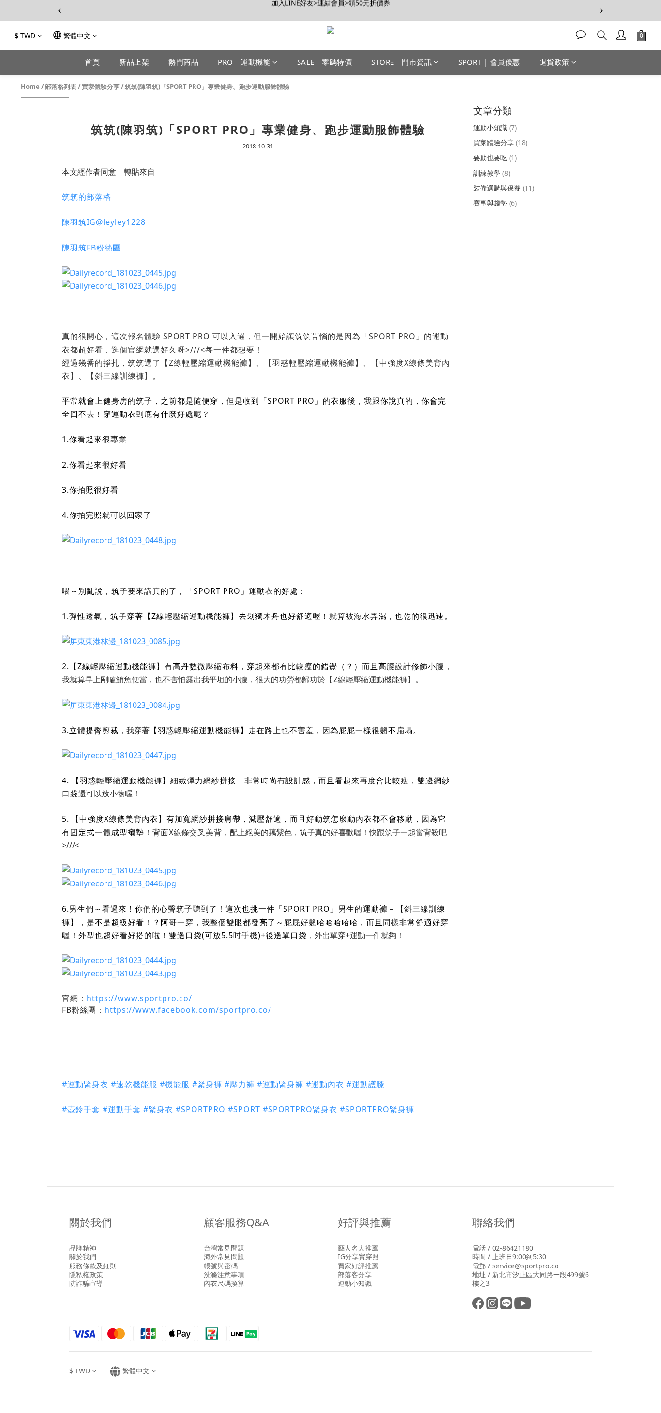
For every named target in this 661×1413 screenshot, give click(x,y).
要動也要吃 (495, 157)
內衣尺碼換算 (224, 1283)
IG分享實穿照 (358, 1256)
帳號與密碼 (221, 1265)
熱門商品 (183, 62)
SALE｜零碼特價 (324, 62)
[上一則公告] (59, 10)
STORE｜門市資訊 (401, 62)
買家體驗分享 (101, 86)
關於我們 (82, 1256)
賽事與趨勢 (495, 202)
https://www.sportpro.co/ (139, 998)
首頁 (92, 62)
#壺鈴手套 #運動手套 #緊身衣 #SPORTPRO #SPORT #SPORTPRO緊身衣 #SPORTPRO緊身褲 (238, 1109)
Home (30, 86)
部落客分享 (355, 1274)
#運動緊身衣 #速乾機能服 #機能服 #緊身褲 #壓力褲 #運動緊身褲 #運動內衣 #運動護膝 (224, 1084)
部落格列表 (60, 86)
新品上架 (134, 62)
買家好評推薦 (358, 1265)
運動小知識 (495, 127)
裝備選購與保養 (503, 187)
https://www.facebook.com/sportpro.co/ (188, 1009)
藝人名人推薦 (358, 1247)
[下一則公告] (601, 10)
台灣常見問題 (224, 1247)
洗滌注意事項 (224, 1274)
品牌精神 (82, 1247)
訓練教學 (491, 172)
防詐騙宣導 (86, 1283)
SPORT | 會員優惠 (489, 62)
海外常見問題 (224, 1256)
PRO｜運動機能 (244, 62)
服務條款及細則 (93, 1265)
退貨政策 (555, 62)
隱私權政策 (86, 1274)
